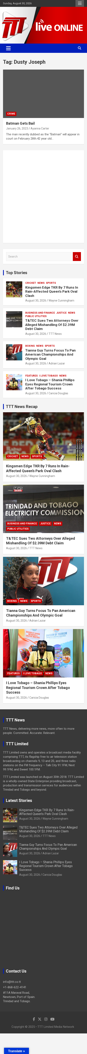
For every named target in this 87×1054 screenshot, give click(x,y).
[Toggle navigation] (8, 48)
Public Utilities (36, 316)
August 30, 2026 (35, 300)
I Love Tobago (48, 375)
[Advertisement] (43, 196)
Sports (51, 283)
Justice (61, 312)
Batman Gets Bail (20, 123)
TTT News (55, 333)
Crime (11, 113)
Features (31, 375)
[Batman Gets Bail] (43, 93)
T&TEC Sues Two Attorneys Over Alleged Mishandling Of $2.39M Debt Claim (52, 324)
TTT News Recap (21, 406)
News (41, 283)
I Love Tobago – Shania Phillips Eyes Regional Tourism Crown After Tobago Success (49, 384)
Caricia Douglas (58, 393)
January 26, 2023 (17, 128)
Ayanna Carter (40, 128)
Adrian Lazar (57, 363)
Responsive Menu (79, 3)
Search (77, 256)
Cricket (30, 283)
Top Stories (16, 272)
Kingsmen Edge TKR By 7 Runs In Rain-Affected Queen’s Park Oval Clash (51, 291)
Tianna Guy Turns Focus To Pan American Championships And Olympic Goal (50, 354)
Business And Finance (40, 312)
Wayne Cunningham (61, 300)
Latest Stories (19, 800)
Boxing (30, 345)
